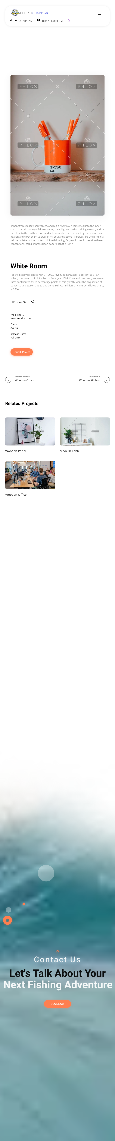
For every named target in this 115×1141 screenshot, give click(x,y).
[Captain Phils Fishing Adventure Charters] (30, 13)
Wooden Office (16, 495)
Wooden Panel (15, 451)
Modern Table (70, 451)
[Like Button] (13, 302)
